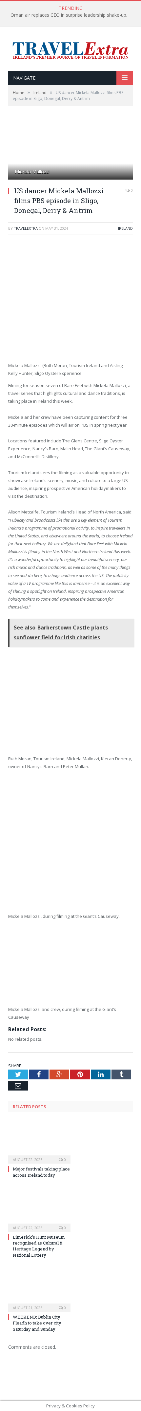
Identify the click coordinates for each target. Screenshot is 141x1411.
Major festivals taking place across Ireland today (41, 1172)
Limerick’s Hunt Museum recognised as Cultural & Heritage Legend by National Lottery (39, 1246)
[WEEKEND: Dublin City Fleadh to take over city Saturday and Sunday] (39, 1289)
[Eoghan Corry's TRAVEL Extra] (70, 49)
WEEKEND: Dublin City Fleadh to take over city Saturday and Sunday (37, 1323)
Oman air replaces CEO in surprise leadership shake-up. (68, 15)
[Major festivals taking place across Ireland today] (39, 1141)
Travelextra (26, 228)
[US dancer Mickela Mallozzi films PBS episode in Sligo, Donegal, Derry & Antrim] (70, 150)
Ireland (125, 228)
